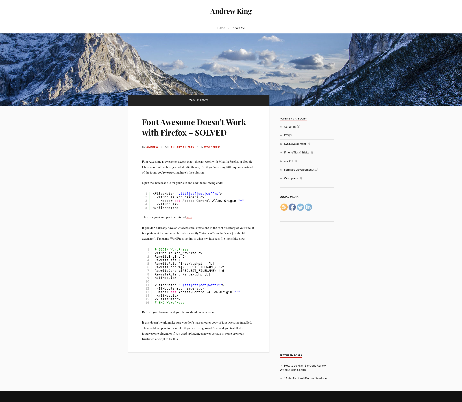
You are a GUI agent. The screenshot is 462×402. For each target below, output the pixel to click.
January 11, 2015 (181, 147)
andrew (152, 147)
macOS (288, 161)
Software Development (298, 169)
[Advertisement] (307, 284)
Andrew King (231, 11)
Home (221, 28)
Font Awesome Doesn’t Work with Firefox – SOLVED (194, 126)
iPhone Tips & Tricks (296, 152)
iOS (286, 135)
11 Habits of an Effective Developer (306, 378)
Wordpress (212, 147)
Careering (290, 126)
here (189, 217)
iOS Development (295, 143)
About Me (239, 28)
